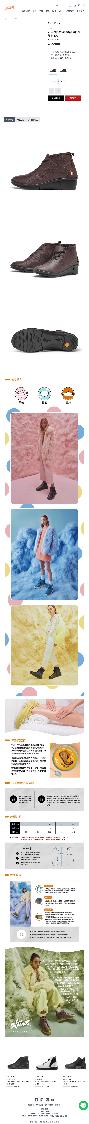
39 (61, 81)
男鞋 (41, 11)
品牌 (35, 11)
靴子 (15, 19)
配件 (54, 11)
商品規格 (20, 119)
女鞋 (48, 11)
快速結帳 (73, 98)
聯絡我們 (44, 1109)
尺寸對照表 (33, 119)
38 (58, 81)
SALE (61, 11)
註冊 (62, 5)
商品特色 (9, 119)
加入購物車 (56, 98)
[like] (51, 28)
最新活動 (26, 11)
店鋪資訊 (70, 11)
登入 (58, 5)
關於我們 (80, 11)
